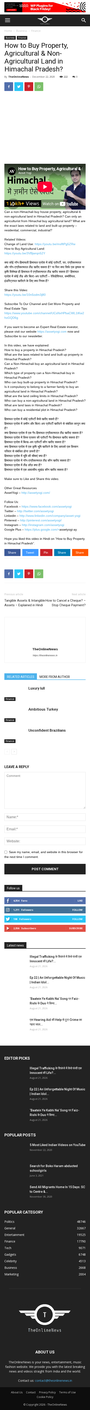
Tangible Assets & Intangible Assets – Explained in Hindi (24, 603)
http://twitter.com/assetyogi (35, 511)
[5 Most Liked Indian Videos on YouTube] (15, 1150)
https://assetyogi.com (52, 331)
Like (80, 900)
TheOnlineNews (18, 76)
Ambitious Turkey (43, 709)
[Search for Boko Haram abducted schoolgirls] (15, 1171)
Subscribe (76, 928)
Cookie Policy (45, 1397)
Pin (46, 552)
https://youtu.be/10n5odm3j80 (25, 294)
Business (21, 31)
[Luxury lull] (15, 693)
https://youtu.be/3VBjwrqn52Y (24, 253)
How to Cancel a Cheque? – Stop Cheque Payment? (65, 603)
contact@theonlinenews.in (53, 1380)
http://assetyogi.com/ (35, 492)
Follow (77, 909)
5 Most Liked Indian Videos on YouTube (57, 1145)
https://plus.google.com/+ (42, 529)
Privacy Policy (47, 1392)
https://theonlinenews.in (45, 655)
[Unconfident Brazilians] (15, 735)
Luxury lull (36, 688)
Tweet (30, 552)
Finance (36, 31)
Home (8, 31)
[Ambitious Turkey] (15, 714)
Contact (31, 1392)
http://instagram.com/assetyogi (43, 525)
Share (12, 552)
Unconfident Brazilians (47, 730)
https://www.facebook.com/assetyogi (47, 506)
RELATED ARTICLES (20, 677)
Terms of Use (67, 1392)
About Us (16, 1392)
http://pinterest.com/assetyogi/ (41, 520)
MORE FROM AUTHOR (55, 677)
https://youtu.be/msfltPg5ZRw (55, 244)
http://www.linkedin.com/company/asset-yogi (49, 515)
